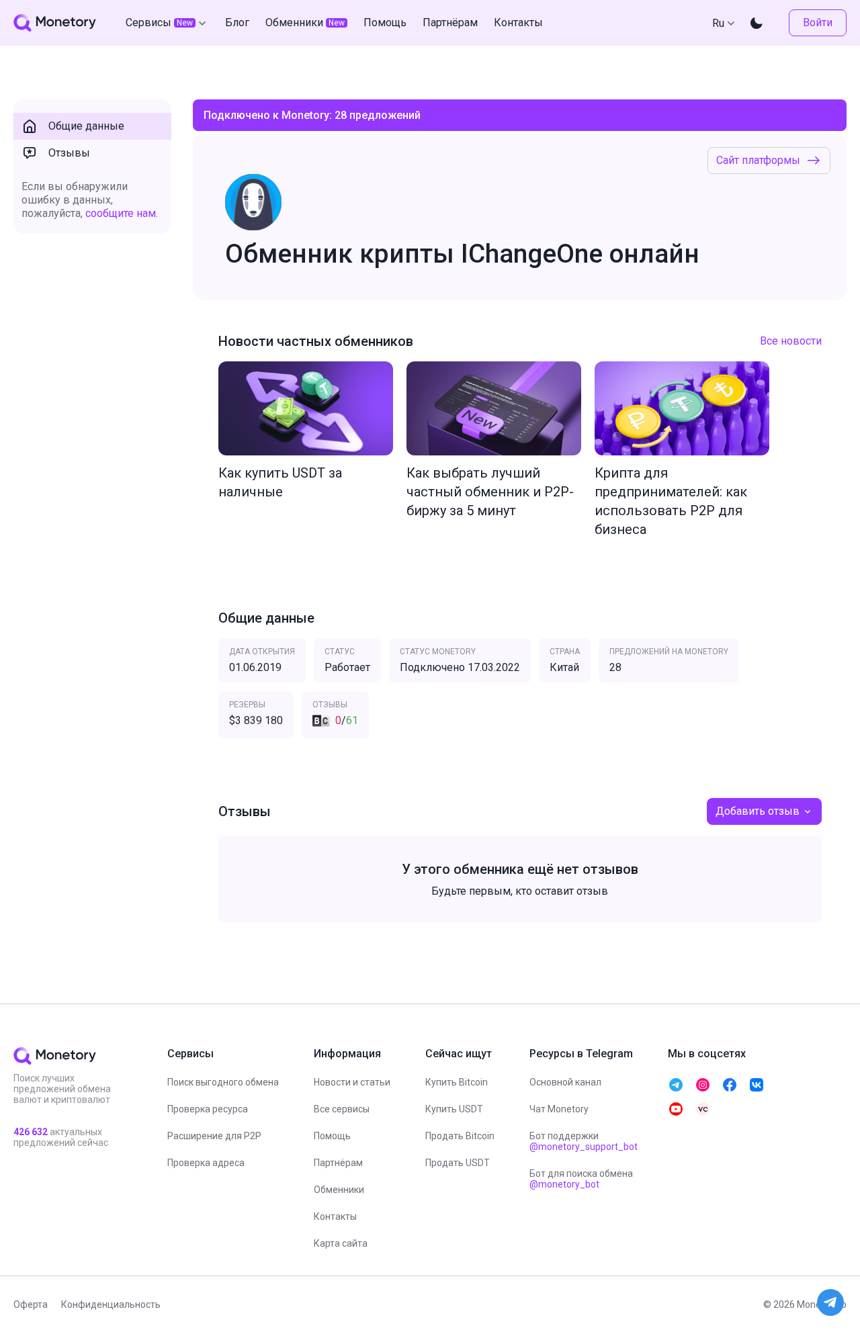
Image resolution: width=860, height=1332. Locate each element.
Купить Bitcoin (456, 1082)
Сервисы (159, 22)
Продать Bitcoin (459, 1135)
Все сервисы (342, 1109)
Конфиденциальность (111, 1304)
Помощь (332, 1135)
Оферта (30, 1304)
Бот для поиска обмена (581, 1179)
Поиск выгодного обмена (223, 1082)
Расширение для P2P (214, 1135)
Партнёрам (338, 1162)
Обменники (339, 1189)
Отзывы (69, 152)
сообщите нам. (121, 213)
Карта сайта (341, 1243)
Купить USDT (454, 1109)
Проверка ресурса (207, 1109)
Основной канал (565, 1082)
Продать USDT (457, 1162)
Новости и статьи (352, 1082)
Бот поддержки (583, 1141)
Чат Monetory (559, 1109)
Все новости (791, 341)
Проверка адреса (206, 1162)
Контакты (335, 1216)
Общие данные (86, 126)
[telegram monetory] (676, 1085)
